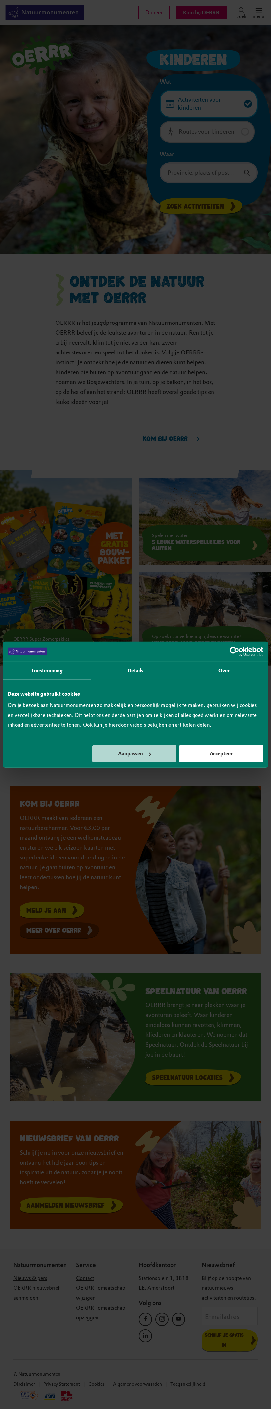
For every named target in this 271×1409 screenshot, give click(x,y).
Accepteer (221, 754)
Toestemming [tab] (47, 670)
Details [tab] (136, 670)
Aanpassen (130, 754)
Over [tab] (224, 670)
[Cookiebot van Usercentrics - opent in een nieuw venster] (234, 651)
